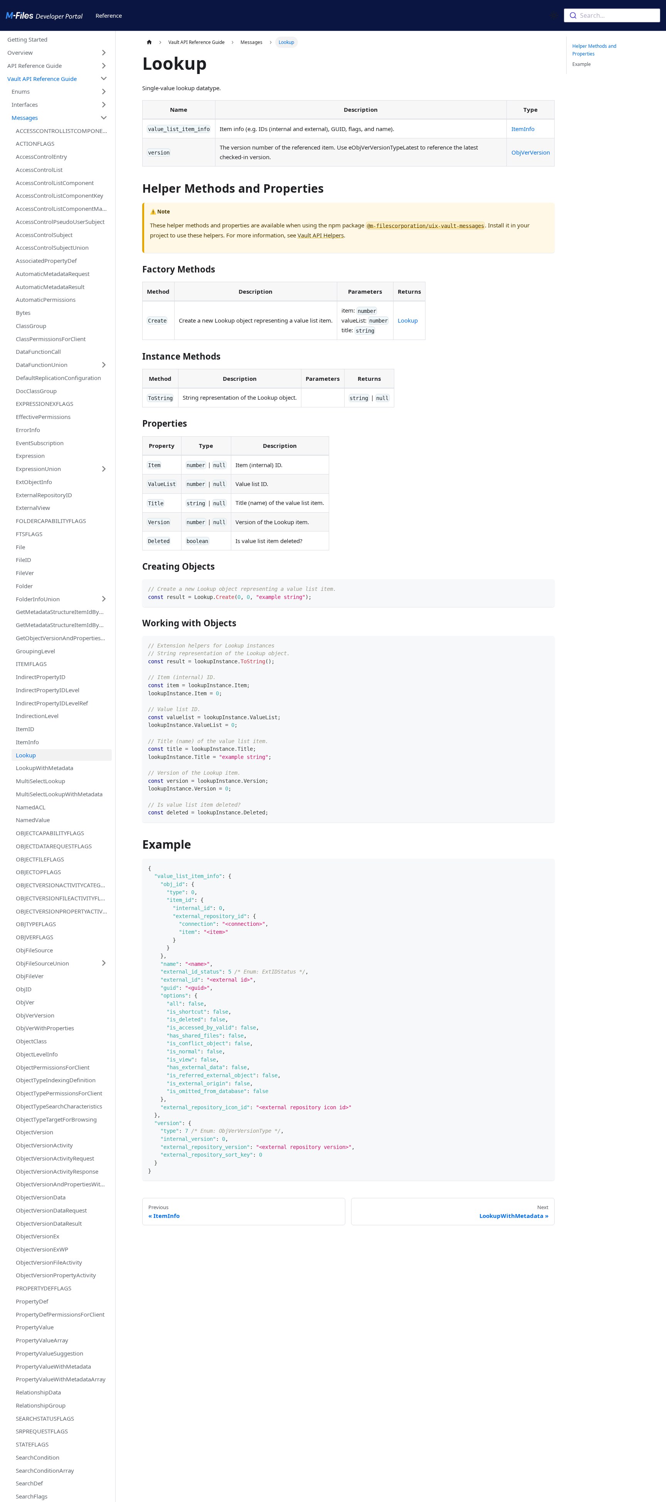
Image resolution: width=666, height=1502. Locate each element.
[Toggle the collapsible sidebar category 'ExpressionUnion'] (104, 468)
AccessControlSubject (44, 234)
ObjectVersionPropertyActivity (56, 1275)
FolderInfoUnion (38, 598)
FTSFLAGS (29, 534)
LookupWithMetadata (44, 768)
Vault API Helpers (321, 235)
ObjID (24, 989)
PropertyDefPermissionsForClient (60, 1314)
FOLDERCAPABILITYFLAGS (51, 521)
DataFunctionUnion (41, 364)
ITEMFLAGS (31, 664)
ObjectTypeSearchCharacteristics (59, 1106)
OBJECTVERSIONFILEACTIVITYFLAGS (64, 898)
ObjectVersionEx (37, 1236)
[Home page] (149, 42)
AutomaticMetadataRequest (52, 274)
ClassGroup (31, 326)
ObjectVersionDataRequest (51, 1210)
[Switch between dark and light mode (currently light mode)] (554, 15)
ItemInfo (27, 742)
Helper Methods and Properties (594, 50)
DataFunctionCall (38, 351)
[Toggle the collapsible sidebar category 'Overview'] (104, 52)
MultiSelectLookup (40, 781)
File (20, 546)
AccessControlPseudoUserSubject (60, 221)
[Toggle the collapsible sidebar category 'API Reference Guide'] (104, 65)
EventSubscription (40, 442)
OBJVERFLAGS (34, 937)
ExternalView (33, 507)
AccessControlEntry (41, 156)
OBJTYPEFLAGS (36, 924)
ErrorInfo (28, 430)
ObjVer (25, 1002)
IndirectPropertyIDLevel (47, 690)
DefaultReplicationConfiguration (58, 378)
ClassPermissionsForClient (51, 338)
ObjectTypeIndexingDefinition (56, 1080)
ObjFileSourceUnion (42, 963)
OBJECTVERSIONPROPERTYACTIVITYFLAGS (64, 911)
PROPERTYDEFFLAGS (43, 1288)
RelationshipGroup (41, 1405)
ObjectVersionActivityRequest (55, 1158)
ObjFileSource (34, 950)
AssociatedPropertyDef (46, 260)
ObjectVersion (34, 1132)
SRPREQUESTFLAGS (42, 1431)
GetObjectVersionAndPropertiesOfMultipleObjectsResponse (64, 638)
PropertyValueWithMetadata (53, 1366)
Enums (21, 91)
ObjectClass (31, 1041)
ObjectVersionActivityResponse (57, 1171)
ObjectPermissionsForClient (52, 1067)
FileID (23, 559)
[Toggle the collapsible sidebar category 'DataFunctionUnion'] (104, 364)
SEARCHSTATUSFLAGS (45, 1418)
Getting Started (27, 39)
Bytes (23, 312)
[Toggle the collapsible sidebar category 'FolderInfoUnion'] (104, 599)
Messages (25, 117)
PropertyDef (32, 1301)
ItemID (25, 729)
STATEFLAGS (32, 1444)
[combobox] (612, 15)
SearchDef (29, 1483)
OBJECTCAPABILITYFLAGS (50, 833)
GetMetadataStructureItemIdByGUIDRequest (64, 612)
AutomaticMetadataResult (50, 286)
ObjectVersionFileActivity (49, 1262)
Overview (20, 52)
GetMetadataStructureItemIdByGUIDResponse (64, 625)
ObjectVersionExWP (42, 1249)
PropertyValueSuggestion (49, 1353)
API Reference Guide (34, 65)
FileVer (25, 573)
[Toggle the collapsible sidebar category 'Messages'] (104, 117)
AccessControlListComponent (55, 182)
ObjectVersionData (41, 1197)
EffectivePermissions (43, 416)
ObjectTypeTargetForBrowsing (56, 1119)
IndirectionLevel (37, 716)
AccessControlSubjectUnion (52, 247)
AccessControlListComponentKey (59, 195)
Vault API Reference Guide (42, 78)
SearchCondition (37, 1457)
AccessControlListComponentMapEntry (64, 208)
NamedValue (33, 820)
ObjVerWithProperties (45, 1028)
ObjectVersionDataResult (49, 1223)
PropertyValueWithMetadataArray (61, 1379)
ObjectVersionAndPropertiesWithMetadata (64, 1184)
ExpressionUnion (38, 469)
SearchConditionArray (45, 1470)
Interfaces (25, 104)
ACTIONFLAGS (35, 143)
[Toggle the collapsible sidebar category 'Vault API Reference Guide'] (104, 78)
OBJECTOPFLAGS (38, 872)
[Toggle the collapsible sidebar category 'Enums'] (104, 92)
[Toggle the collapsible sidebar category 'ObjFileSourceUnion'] (104, 963)
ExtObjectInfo (34, 482)
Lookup (26, 755)
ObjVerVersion (35, 1015)
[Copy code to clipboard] (546, 588)
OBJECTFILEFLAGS (40, 859)
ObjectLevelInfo (37, 1054)
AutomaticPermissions (46, 299)
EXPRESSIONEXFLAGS (44, 403)
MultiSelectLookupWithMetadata (59, 794)
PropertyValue (35, 1327)
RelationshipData (38, 1392)
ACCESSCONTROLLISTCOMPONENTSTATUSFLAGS (64, 130)
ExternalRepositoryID (44, 494)
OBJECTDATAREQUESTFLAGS (54, 846)
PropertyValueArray (42, 1340)
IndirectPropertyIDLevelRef (52, 702)
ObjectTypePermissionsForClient (59, 1093)
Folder (24, 586)
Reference (109, 15)
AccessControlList (39, 169)
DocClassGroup (36, 390)
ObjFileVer (30, 976)
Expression (30, 455)
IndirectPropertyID (41, 677)
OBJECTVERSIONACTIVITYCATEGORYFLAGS (64, 885)
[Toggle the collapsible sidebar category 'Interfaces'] (104, 104)
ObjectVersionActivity (44, 1145)
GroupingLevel (35, 650)
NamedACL (30, 807)
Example (581, 64)
